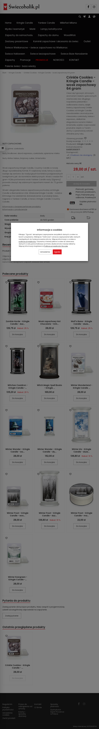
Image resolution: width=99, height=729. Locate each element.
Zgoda (57, 252)
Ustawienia (45, 252)
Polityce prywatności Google (56, 246)
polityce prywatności (27, 241)
